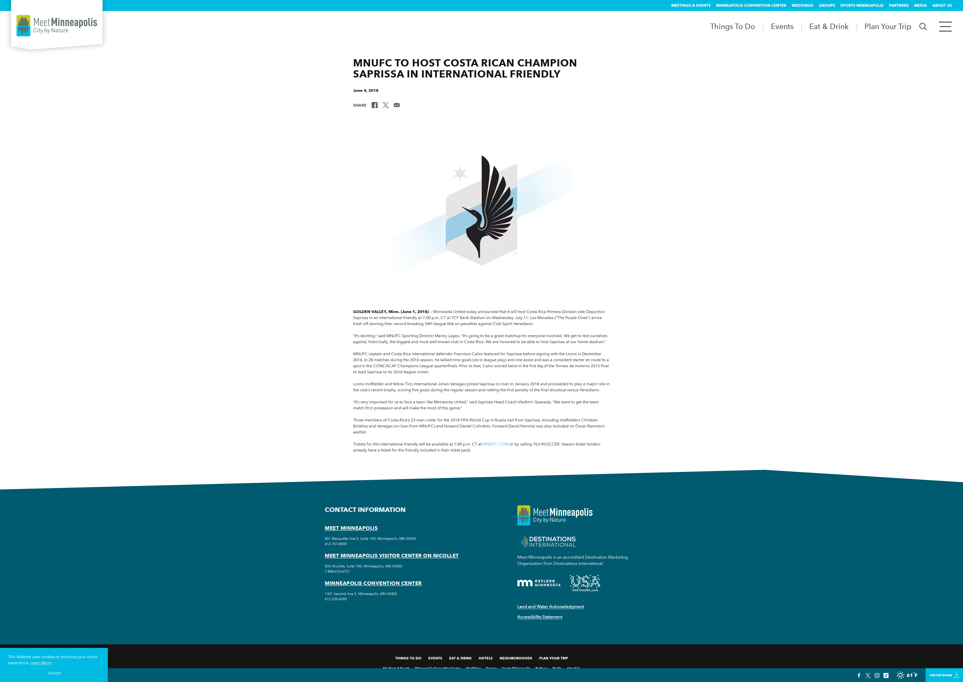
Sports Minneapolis (862, 5)
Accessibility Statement (539, 616)
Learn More (40, 662)
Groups (827, 5)
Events (782, 26)
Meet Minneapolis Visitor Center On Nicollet (392, 556)
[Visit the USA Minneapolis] (585, 583)
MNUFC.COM (495, 444)
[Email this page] (397, 105)
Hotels (486, 658)
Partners (899, 5)
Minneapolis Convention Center (751, 5)
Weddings (802, 5)
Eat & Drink (829, 26)
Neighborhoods (516, 658)
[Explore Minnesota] (539, 583)
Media (920, 5)
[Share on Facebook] (375, 105)
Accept (54, 672)
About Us (942, 5)
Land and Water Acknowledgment (550, 606)
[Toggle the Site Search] (923, 26)
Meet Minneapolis (351, 528)
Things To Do (732, 26)
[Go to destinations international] (546, 542)
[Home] (57, 25)
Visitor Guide (941, 675)
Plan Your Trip (887, 26)
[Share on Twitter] (386, 105)
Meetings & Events (691, 5)
